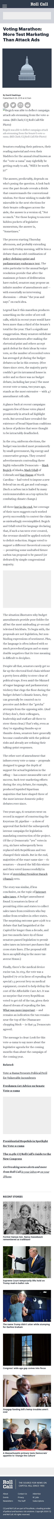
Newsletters (8, 1501)
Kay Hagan (26, 475)
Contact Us (22, 1494)
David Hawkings (13, 95)
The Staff (21, 1501)
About (5, 1494)
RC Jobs (36, 1497)
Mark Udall (31, 470)
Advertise (37, 1494)
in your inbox (29, 1172)
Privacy (21, 1497)
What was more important (19, 1010)
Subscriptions (38, 1501)
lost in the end (23, 507)
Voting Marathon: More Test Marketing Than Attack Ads (26, 34)
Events (6, 1497)
